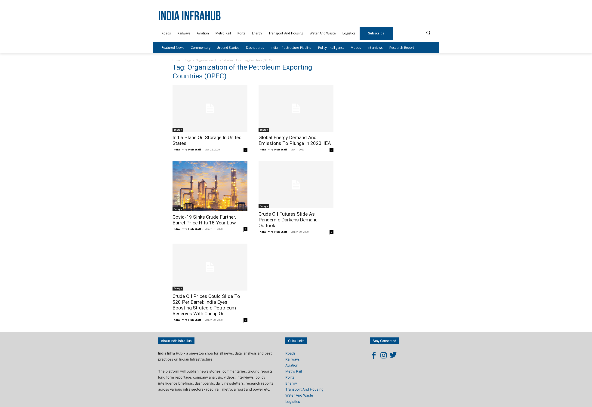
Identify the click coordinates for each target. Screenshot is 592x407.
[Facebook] (373, 355)
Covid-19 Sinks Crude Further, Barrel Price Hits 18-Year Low (204, 220)
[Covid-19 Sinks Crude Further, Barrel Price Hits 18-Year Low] (210, 186)
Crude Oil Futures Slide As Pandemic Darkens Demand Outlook (288, 219)
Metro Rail (293, 371)
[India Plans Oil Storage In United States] (210, 108)
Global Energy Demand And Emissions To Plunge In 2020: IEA (295, 140)
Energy (178, 129)
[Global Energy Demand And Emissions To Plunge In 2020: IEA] (296, 108)
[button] (428, 32)
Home (177, 60)
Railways (292, 359)
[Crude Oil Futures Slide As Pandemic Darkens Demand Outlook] (296, 184)
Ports (289, 377)
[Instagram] (383, 355)
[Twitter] (393, 355)
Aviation (291, 365)
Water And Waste (299, 395)
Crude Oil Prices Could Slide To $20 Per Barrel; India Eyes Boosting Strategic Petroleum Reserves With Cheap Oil (206, 305)
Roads (290, 353)
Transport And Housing (304, 389)
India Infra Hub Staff (187, 149)
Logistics (292, 401)
